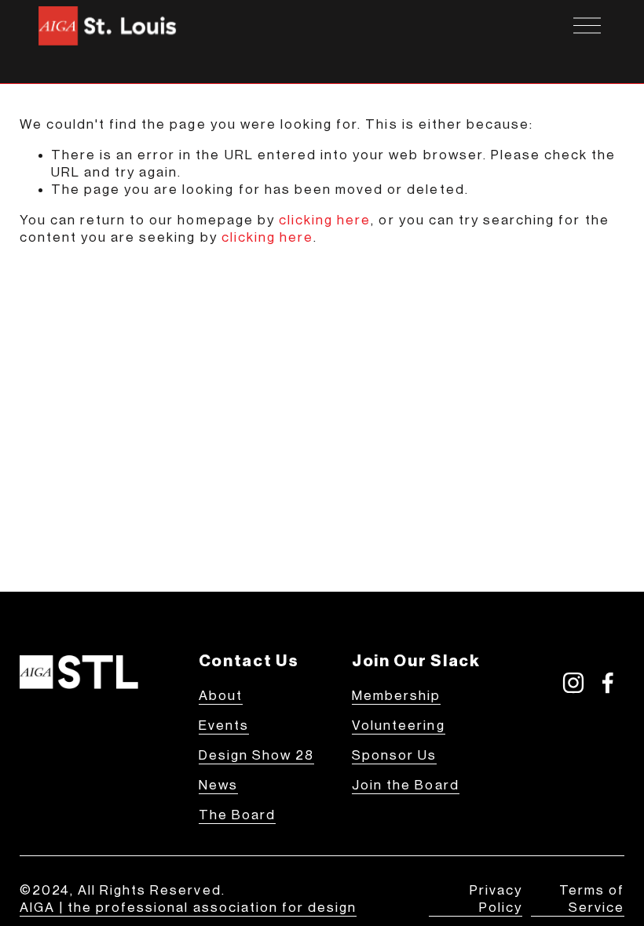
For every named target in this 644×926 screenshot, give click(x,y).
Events (224, 725)
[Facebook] (608, 683)
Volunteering (398, 725)
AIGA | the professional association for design (188, 907)
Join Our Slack (416, 661)
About (221, 695)
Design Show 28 (257, 755)
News (218, 785)
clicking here (325, 220)
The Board (237, 815)
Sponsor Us (394, 755)
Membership (396, 695)
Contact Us (249, 661)
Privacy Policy (496, 899)
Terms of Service (591, 899)
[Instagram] (573, 683)
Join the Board (405, 785)
